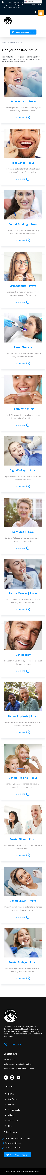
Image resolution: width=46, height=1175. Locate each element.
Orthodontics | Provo (23, 286)
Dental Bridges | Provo (23, 962)
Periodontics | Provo (23, 101)
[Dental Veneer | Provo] (23, 574)
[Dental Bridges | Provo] (23, 943)
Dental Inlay (23, 654)
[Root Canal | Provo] (23, 143)
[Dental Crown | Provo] (23, 881)
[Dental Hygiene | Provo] (23, 758)
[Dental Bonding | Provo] (23, 205)
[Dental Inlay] (23, 635)
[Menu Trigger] (41, 13)
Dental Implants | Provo (23, 716)
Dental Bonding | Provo (23, 224)
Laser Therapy (23, 347)
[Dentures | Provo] (23, 512)
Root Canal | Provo (23, 162)
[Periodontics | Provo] (23, 82)
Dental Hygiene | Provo (23, 777)
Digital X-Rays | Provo (23, 470)
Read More (20, 118)
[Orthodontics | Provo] (23, 266)
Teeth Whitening (23, 409)
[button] (23, 32)
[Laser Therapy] (23, 328)
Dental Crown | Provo (23, 901)
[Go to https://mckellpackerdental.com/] (23, 1022)
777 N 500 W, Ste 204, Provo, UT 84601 (18, 2)
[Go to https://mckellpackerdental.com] (23, 21)
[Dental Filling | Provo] (23, 820)
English (30, 2)
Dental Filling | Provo (23, 839)
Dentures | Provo (23, 532)
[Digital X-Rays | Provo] (23, 451)
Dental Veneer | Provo (23, 593)
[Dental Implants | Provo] (23, 697)
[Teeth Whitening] (23, 389)
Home (4, 42)
